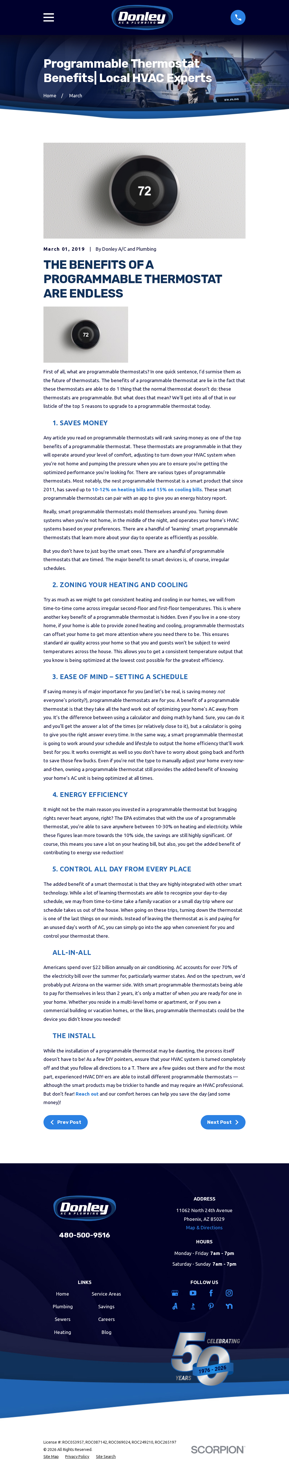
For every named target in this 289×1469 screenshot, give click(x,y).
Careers (106, 1319)
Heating (62, 1332)
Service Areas (106, 1293)
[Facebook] (213, 1293)
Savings (106, 1306)
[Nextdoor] (231, 1306)
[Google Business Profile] (177, 1293)
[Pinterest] (213, 1306)
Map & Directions (204, 1227)
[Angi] (177, 1306)
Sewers (63, 1319)
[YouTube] (195, 1293)
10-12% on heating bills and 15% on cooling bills (147, 489)
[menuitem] (51, 1457)
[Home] (142, 17)
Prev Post (69, 1122)
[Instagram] (231, 1293)
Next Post (219, 1122)
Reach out (87, 1093)
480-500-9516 (84, 1235)
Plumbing (63, 1306)
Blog (106, 1332)
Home (62, 1293)
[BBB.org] (195, 1306)
